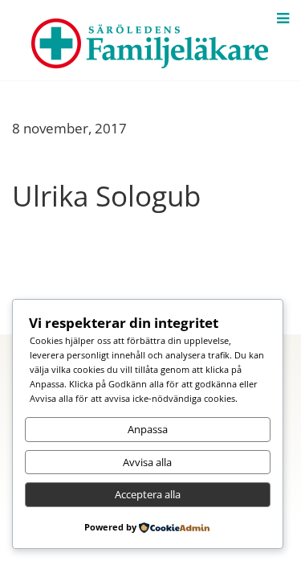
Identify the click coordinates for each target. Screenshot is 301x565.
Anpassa (148, 429)
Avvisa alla (147, 462)
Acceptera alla (148, 494)
